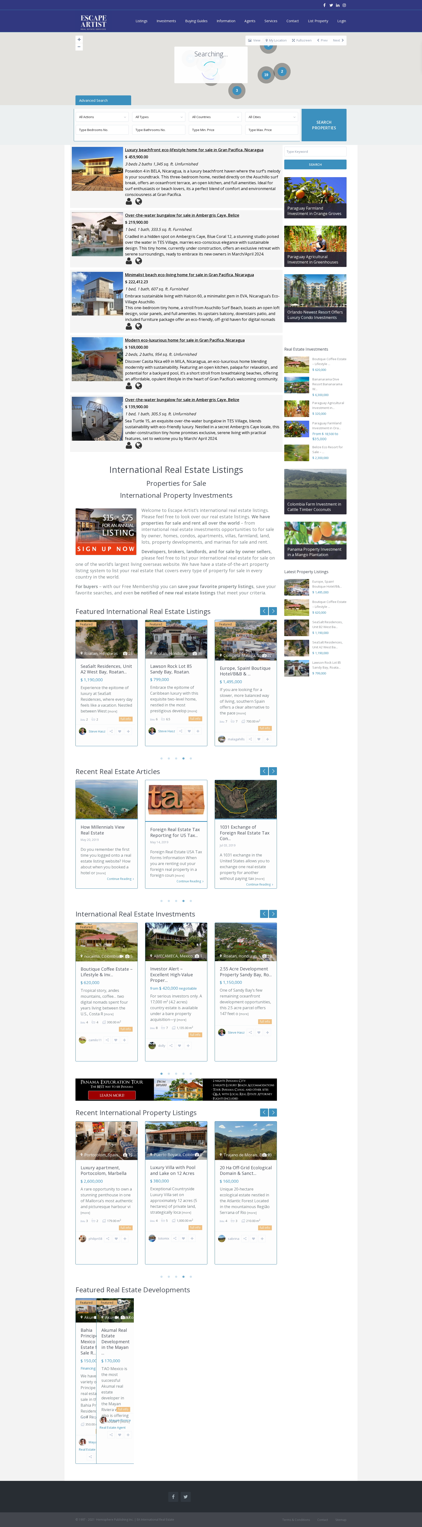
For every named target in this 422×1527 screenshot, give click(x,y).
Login (341, 21)
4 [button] (183, 758)
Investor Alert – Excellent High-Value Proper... (171, 974)
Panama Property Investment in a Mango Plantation (314, 552)
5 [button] (191, 758)
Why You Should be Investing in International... (240, 832)
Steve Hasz (97, 731)
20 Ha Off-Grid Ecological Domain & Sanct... (176, 1170)
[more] (122, 711)
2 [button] (169, 758)
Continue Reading (119, 881)
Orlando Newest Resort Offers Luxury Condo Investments (315, 314)
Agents (249, 21)
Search (315, 164)
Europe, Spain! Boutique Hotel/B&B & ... (175, 671)
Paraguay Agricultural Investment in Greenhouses (312, 259)
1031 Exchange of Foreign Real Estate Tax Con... (175, 832)
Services (270, 21)
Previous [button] (273, 611)
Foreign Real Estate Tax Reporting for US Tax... (105, 832)
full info (126, 719)
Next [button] (264, 611)
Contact (292, 21)
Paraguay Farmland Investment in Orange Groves (314, 210)
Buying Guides (196, 21)
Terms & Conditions (296, 1520)
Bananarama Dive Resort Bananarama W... (327, 384)
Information (226, 21)
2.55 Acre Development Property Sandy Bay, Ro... (246, 971)
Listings (142, 21)
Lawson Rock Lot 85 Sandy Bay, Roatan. (101, 669)
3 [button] (176, 758)
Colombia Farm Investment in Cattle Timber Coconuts (314, 506)
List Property (318, 21)
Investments (166, 21)
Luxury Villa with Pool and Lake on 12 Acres (103, 1170)
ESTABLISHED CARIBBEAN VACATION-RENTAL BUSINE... (244, 1173)
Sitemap (341, 1520)
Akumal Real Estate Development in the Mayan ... (115, 1341)
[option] (106, 686)
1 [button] (161, 758)
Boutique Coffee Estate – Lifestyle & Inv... (246, 669)
